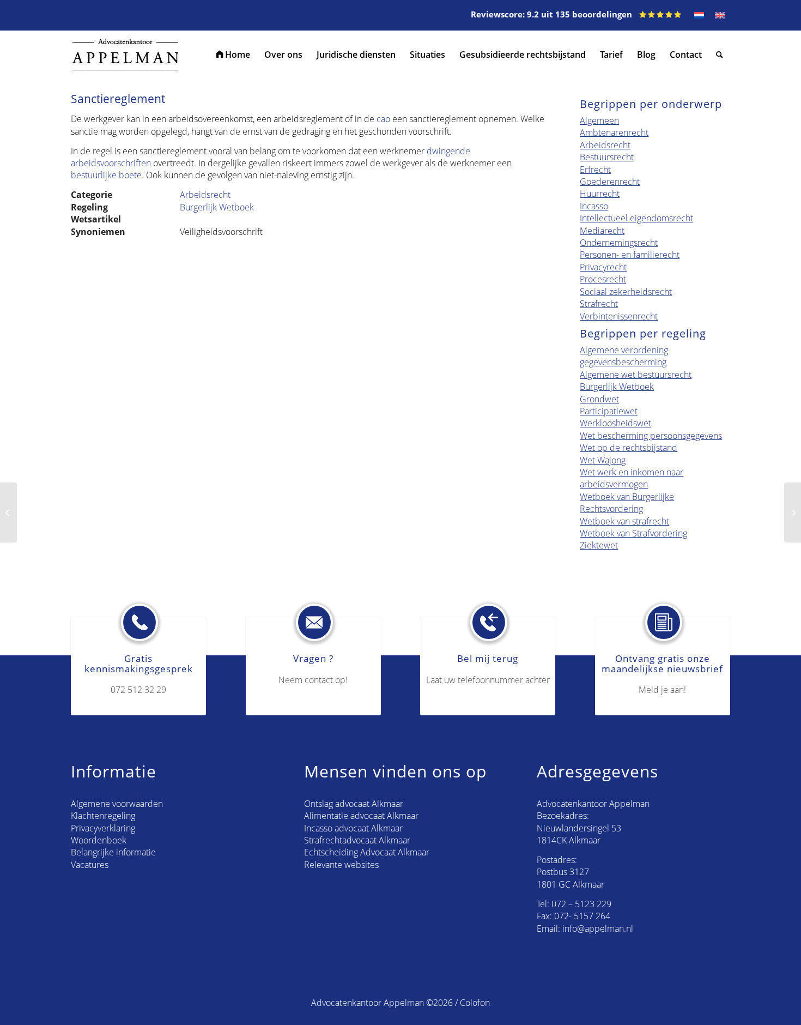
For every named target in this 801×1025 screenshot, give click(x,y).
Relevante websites (341, 865)
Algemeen (599, 120)
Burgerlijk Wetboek (217, 207)
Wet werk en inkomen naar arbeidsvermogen (631, 478)
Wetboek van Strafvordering (633, 533)
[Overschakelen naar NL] (699, 15)
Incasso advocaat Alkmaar (353, 828)
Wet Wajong (603, 460)
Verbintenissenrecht (619, 316)
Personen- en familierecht (629, 255)
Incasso (594, 206)
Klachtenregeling (103, 816)
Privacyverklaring (103, 828)
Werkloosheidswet (615, 423)
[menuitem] (233, 55)
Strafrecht (599, 304)
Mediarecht (602, 231)
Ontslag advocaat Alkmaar (353, 804)
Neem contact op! (313, 680)
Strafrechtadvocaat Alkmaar (357, 840)
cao (383, 119)
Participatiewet (609, 411)
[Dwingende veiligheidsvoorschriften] (8, 512)
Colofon (475, 1003)
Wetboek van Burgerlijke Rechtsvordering (627, 503)
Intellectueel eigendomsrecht (636, 218)
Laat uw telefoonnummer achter (488, 680)
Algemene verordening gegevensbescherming (624, 356)
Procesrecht (603, 279)
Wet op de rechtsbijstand (628, 448)
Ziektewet (599, 545)
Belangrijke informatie (113, 852)
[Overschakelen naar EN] (719, 15)
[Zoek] (719, 55)
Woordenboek (98, 840)
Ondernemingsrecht (619, 243)
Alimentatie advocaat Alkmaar (361, 816)
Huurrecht (600, 194)
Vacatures (89, 865)
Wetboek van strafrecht (624, 521)
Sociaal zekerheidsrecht (626, 292)
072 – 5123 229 (581, 904)
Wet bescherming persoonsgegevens (651, 436)
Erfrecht (595, 170)
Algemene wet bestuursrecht (635, 375)
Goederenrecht (610, 182)
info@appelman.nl (597, 928)
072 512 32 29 (138, 690)
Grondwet (599, 399)
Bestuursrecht (607, 157)
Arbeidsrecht (205, 195)
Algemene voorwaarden (117, 804)
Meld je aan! (662, 690)
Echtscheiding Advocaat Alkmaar (366, 852)
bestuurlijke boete (106, 175)
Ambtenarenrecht (614, 132)
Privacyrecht (603, 267)
